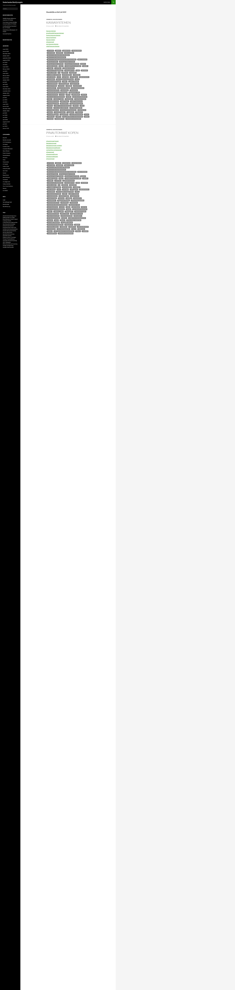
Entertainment (67, 74)
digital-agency (52, 72)
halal (77, 79)
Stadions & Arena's (60, 112)
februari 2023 (6, 75)
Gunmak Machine (7, 33)
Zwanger (50, 118)
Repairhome (6, 175)
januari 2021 (6, 106)
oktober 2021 (6, 93)
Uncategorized (57, 19)
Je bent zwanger (73, 81)
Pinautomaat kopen (62, 133)
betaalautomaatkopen (72, 63)
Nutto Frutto (6, 166)
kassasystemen (51, 31)
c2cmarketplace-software (73, 66)
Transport (79, 112)
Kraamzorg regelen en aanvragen (57, 92)
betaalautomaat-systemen (55, 63)
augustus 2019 (6, 121)
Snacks (50, 107)
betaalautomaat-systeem (67, 61)
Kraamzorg (74, 90)
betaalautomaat (52, 61)
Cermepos (49, 19)
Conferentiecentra (68, 68)
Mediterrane (75, 94)
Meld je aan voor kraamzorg (56, 96)
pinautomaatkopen (76, 101)
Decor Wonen (6, 151)
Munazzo (5, 157)
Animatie (58, 50)
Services (76, 105)
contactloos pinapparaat (54, 150)
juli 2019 (5, 124)
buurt (61, 66)
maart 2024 (5, 66)
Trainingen (70, 112)
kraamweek (64, 90)
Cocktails (58, 68)
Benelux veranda (7, 140)
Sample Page (107, 2)
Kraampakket (52, 88)
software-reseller (53, 110)
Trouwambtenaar (53, 114)
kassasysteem (50, 40)
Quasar (4, 173)
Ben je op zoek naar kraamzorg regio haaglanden (62, 59)
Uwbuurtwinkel (6, 184)
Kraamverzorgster (53, 90)
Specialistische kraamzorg (68, 110)
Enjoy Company (6, 153)
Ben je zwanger (82, 59)
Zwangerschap (59, 118)
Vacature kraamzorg (76, 114)
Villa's (86, 114)
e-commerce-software (54, 74)
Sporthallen (82, 110)
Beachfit (5, 137)
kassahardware (52, 83)
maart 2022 (5, 86)
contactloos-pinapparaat (55, 70)
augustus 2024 (6, 60)
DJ (59, 72)
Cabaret (85, 66)
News (4, 159)
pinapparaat (50, 42)
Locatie (62, 94)
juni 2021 (5, 99)
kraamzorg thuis (74, 92)
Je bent (65, 81)
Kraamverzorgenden (78, 88)
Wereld (58, 116)
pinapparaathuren (80, 99)
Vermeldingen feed (7, 202)
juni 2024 (5, 62)
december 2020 (6, 108)
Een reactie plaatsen (63, 26)
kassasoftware (63, 83)
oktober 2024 (6, 55)
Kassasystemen (58, 22)
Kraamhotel (77, 85)
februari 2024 (6, 69)
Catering (50, 68)
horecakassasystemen (54, 81)
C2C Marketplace (7, 142)
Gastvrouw (74, 77)
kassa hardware (51, 37)
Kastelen (61, 85)
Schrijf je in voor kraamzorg (63, 105)
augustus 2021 (6, 95)
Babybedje (60, 52)
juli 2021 (5, 97)
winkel (87, 116)
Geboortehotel (84, 77)
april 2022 (5, 84)
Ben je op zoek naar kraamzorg (56, 57)
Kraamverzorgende (63, 88)
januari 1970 (6, 128)
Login (4, 200)
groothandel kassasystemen (55, 33)
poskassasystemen (53, 103)
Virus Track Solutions (8, 186)
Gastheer (65, 77)
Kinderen (68, 85)
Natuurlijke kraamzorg (80, 96)
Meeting (84, 94)
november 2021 (6, 91)
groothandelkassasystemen (65, 79)
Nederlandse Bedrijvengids (13, 2)
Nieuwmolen (6, 162)
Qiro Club (5, 170)
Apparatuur (66, 50)
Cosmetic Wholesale (7, 148)
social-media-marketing (61, 107)
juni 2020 (5, 115)
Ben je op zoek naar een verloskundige (58, 55)
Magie (68, 94)
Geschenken (51, 79)
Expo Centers (51, 77)
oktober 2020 (6, 110)
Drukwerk (73, 72)
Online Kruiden (6, 168)
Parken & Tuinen (58, 99)
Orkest (50, 99)
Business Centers (52, 66)
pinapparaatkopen (53, 101)
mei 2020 (5, 117)
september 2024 (7, 58)
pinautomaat (64, 101)
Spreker (50, 112)
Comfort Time (6, 146)
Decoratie (84, 70)
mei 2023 (5, 71)
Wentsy (4, 188)
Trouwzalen (64, 114)
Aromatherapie (76, 50)
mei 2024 (5, 64)
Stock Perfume (6, 177)
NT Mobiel (5, 164)
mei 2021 (5, 102)
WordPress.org (6, 206)
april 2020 (5, 119)
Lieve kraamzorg (52, 94)
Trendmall (5, 179)
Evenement (77, 74)
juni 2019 (5, 126)
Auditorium (51, 52)
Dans (77, 70)
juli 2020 (5, 113)
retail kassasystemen (52, 46)
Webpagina (51, 116)
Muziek (69, 96)
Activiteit (50, 50)
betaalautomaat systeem (54, 145)
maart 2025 (5, 49)
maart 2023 (5, 73)
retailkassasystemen (76, 103)
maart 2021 (5, 104)
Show (82, 105)
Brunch (83, 63)
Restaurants (64, 103)
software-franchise (76, 107)
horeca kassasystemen (53, 35)
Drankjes (64, 72)
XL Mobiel (5, 190)
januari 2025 (6, 51)
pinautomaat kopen (52, 141)
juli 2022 (5, 82)
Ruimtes (50, 105)
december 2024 (6, 53)
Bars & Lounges (69, 52)
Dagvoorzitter (69, 70)
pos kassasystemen (52, 44)
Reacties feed (6, 204)
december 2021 (6, 88)
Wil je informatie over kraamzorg (72, 116)
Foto (59, 77)
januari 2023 (6, 77)
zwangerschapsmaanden (73, 118)
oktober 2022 (6, 80)
